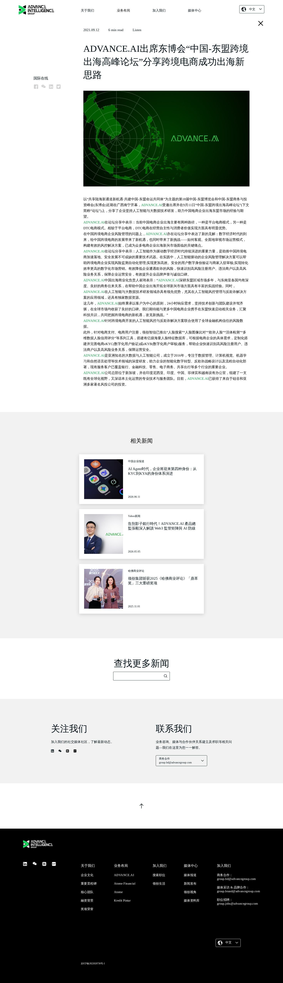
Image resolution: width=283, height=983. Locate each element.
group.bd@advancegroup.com (236, 879)
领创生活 (159, 883)
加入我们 (159, 10)
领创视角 (190, 892)
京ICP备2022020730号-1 (93, 963)
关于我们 (87, 10)
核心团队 (87, 892)
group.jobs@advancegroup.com (237, 903)
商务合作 (175, 760)
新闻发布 (190, 883)
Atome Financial (124, 883)
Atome (118, 892)
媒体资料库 (192, 900)
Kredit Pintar (122, 900)
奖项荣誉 (87, 909)
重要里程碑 (89, 883)
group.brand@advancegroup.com (238, 891)
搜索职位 (159, 875)
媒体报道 (190, 875)
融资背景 (87, 900)
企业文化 (87, 875)
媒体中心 (194, 10)
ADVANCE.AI (151, 205)
